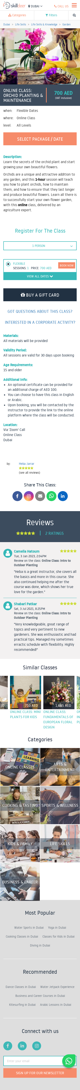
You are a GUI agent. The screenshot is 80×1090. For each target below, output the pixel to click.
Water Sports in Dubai (29, 928)
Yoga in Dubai (57, 928)
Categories (18, 15)
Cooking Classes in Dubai (22, 936)
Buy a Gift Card (42, 295)
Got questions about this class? (40, 311)
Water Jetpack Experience (57, 987)
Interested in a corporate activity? (40, 322)
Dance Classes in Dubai (21, 987)
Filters (52, 15)
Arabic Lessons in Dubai (55, 1005)
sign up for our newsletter (40, 1073)
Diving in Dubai (40, 945)
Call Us (62, 6)
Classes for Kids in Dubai (58, 936)
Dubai (35, 6)
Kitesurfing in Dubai (22, 1005)
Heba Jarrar (26, 464)
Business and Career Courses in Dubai (40, 996)
